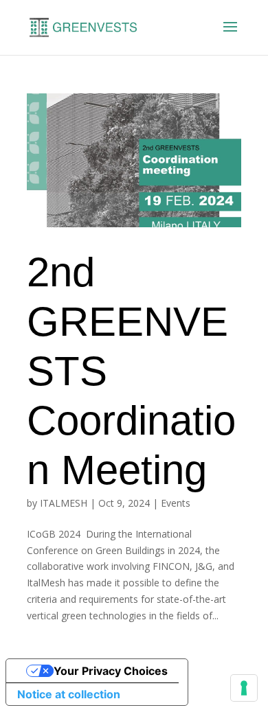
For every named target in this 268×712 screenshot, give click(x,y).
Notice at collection (68, 694)
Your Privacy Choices (111, 671)
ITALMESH (63, 502)
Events (175, 502)
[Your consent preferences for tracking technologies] (244, 688)
